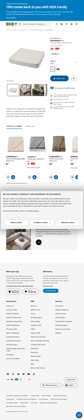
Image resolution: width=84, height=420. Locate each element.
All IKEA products (36, 317)
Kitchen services (60, 314)
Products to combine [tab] (14, 126)
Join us (33, 314)
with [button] (64, 88)
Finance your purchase (62, 329)
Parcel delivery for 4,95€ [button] (60, 99)
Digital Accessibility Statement (48, 403)
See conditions (11, 17)
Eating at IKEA (35, 333)
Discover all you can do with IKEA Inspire (19, 286)
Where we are (35, 310)
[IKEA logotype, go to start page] (10, 24)
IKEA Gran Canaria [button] (51, 385)
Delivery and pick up (62, 310)
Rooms (14, 30)
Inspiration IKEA (36, 325)
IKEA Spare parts (11, 345)
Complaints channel (12, 403)
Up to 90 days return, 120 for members (63, 107)
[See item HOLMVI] (37, 144)
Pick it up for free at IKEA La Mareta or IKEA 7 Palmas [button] (64, 103)
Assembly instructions (13, 341)
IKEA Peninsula (36, 356)
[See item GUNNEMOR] (16, 144)
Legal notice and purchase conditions (17, 395)
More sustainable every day (40, 341)
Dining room (23, 30)
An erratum (10, 355)
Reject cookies (16, 222)
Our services (59, 306)
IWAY (32, 364)
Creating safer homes (38, 345)
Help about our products (14, 321)
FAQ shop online (11, 329)
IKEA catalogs (35, 321)
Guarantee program (12, 337)
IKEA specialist (60, 317)
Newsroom (34, 352)
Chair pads (49, 30)
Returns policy (24, 403)
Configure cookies (41, 222)
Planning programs (61, 325)
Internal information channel (59, 399)
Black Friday (35, 360)
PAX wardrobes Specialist (63, 321)
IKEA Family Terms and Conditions (16, 406)
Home (8, 30)
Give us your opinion (13, 358)
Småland (58, 333)
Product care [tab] (30, 126)
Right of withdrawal (12, 333)
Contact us (10, 306)
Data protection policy (59, 395)
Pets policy (34, 403)
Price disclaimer (43, 399)
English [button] (71, 385)
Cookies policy (35, 395)
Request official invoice (14, 317)
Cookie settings (46, 395)
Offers (33, 329)
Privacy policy (10, 399)
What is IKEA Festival (38, 368)
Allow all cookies (67, 222)
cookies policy (33, 211)
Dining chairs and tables (36, 30)
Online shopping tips (13, 325)
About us (34, 306)
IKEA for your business (38, 337)
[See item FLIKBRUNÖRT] (58, 144)
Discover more (48, 286)
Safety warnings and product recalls (15, 350)
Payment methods (12, 314)
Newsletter (34, 348)
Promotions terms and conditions (26, 399)
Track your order (11, 310)
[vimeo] (23, 374)
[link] (58, 69)
